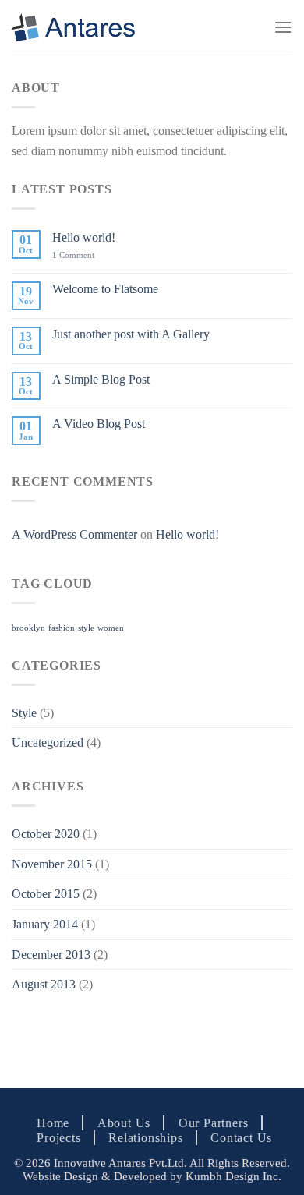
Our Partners (214, 1123)
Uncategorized (47, 742)
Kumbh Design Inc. (233, 1176)
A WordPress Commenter (74, 534)
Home (53, 1123)
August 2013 (44, 984)
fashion (61, 628)
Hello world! (83, 237)
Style (24, 712)
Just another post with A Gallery (131, 334)
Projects (58, 1137)
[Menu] (283, 27)
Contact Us (241, 1137)
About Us (123, 1123)
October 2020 (46, 833)
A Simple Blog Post (101, 379)
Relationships (145, 1137)
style (86, 628)
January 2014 (45, 924)
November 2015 (52, 864)
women (110, 628)
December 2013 (51, 954)
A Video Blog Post (98, 423)
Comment (73, 255)
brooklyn (28, 628)
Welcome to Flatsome (105, 288)
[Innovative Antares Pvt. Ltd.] (73, 27)
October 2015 (46, 893)
